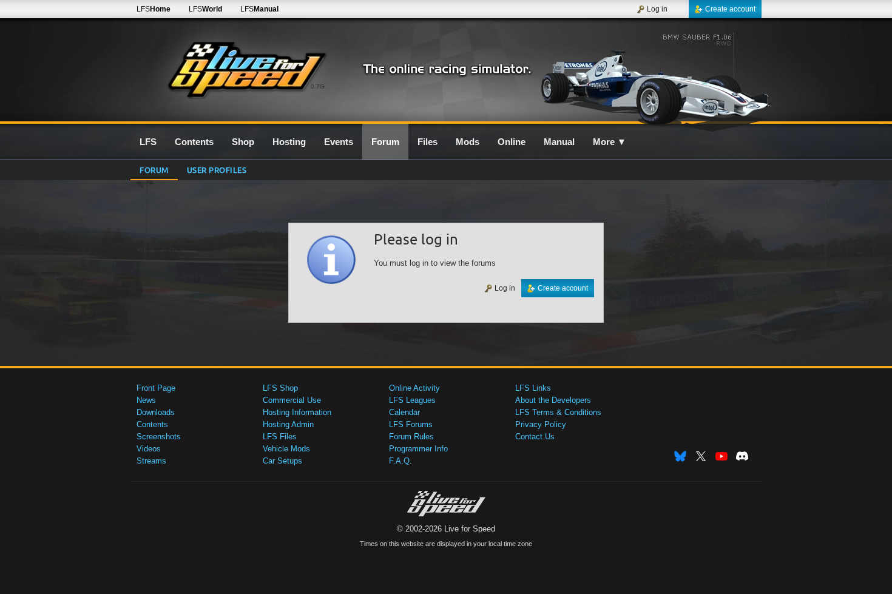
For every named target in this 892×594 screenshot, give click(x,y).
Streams (151, 460)
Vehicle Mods (286, 448)
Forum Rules (411, 436)
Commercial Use (292, 400)
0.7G (318, 86)
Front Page (156, 388)
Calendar (404, 412)
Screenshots (159, 436)
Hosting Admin (288, 424)
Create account (730, 9)
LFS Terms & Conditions (558, 412)
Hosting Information (297, 412)
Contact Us (535, 436)
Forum (154, 169)
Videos (149, 448)
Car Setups (282, 460)
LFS (154, 9)
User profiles (217, 169)
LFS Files (280, 436)
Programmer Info (418, 448)
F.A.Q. (400, 460)
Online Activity (414, 388)
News (146, 400)
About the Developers (553, 400)
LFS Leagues (412, 400)
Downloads (156, 412)
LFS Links (533, 388)
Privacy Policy (540, 424)
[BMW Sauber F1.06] (657, 77)
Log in (657, 9)
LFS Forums (411, 424)
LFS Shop (280, 388)
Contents (152, 424)
